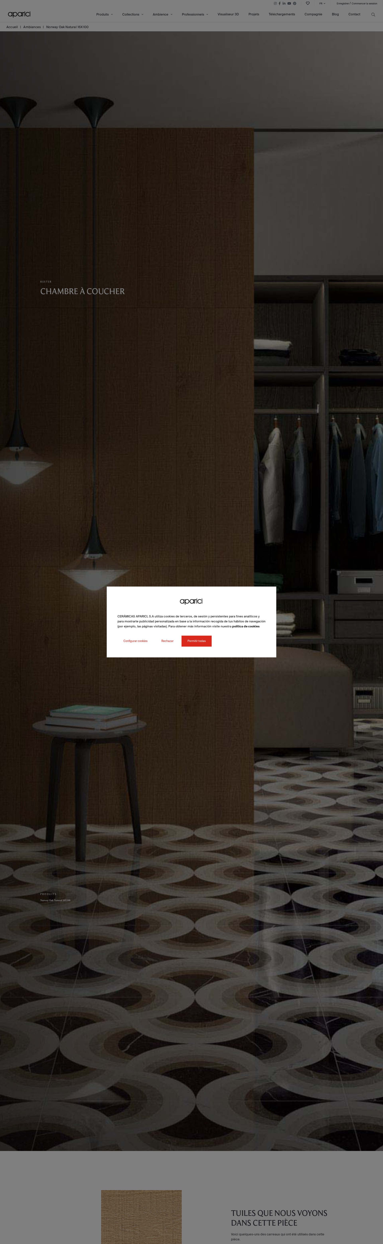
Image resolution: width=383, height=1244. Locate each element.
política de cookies (246, 626)
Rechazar (167, 641)
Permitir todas (197, 641)
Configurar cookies (135, 641)
